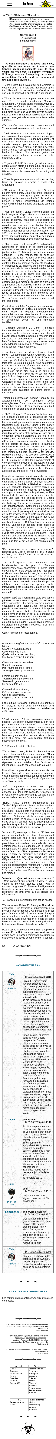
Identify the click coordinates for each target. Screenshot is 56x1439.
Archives (33, 1385)
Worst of (32, 1383)
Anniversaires (35, 1388)
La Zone (28, 4)
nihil (11, 1184)
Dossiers (33, 1376)
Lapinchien (30, 40)
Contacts (14, 1371)
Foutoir (13, 1380)
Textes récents (17, 1402)
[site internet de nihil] (11, 1197)
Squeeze (33, 1409)
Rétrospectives (36, 1390)
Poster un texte (36, 1368)
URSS (13, 1404)
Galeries (14, 1378)
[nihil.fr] (32, 1402)
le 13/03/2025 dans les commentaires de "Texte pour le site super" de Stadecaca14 (29, 1342)
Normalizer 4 (28, 35)
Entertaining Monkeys (34, 1405)
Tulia (11, 974)
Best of (32, 1380)
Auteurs (32, 1392)
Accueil (18, 1366)
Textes (37, 1366)
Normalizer (34, 15)
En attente (33, 1371)
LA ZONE (7, 15)
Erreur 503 (15, 1383)
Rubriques (20, 15)
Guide (13, 1368)
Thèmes (32, 1378)
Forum (13, 1376)
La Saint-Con (16, 1373)
